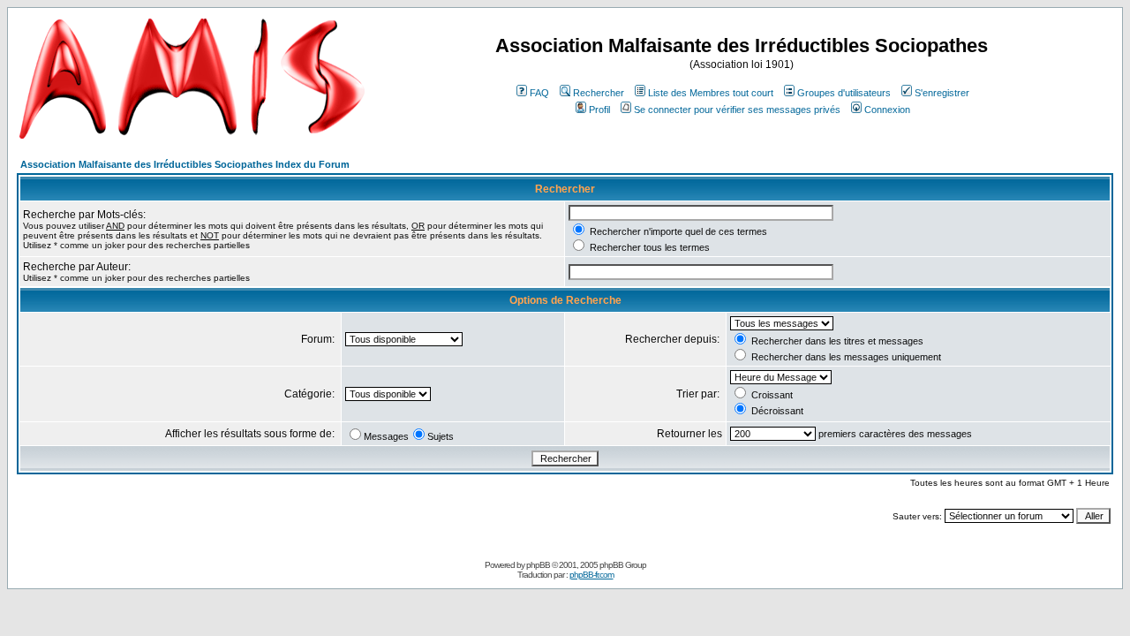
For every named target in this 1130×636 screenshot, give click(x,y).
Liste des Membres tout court (710, 92)
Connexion (887, 109)
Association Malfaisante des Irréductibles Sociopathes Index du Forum (185, 164)
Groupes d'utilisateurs (844, 92)
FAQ (539, 92)
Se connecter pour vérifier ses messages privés (737, 109)
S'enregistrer (942, 92)
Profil (599, 109)
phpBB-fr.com (591, 574)
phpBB (538, 565)
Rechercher (598, 92)
